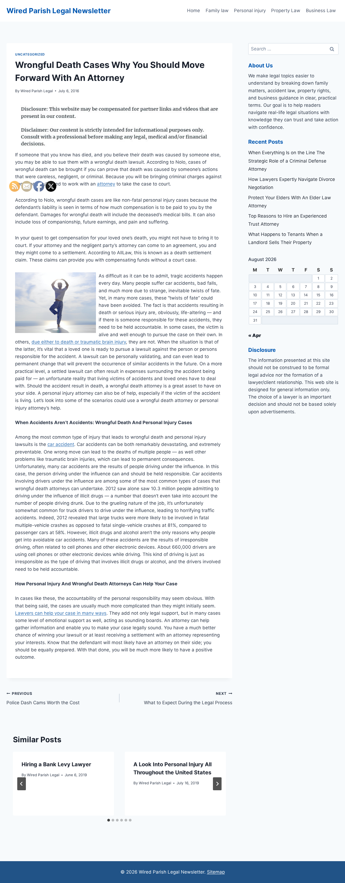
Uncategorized (30, 54)
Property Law (285, 10)
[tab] (108, 820)
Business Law (321, 10)
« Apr (254, 335)
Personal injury (250, 10)
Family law (217, 10)
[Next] (217, 783)
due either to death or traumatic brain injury (79, 342)
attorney (106, 184)
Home (193, 10)
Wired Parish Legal (36, 91)
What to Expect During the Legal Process (188, 698)
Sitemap (216, 872)
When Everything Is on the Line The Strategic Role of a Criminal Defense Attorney (287, 161)
